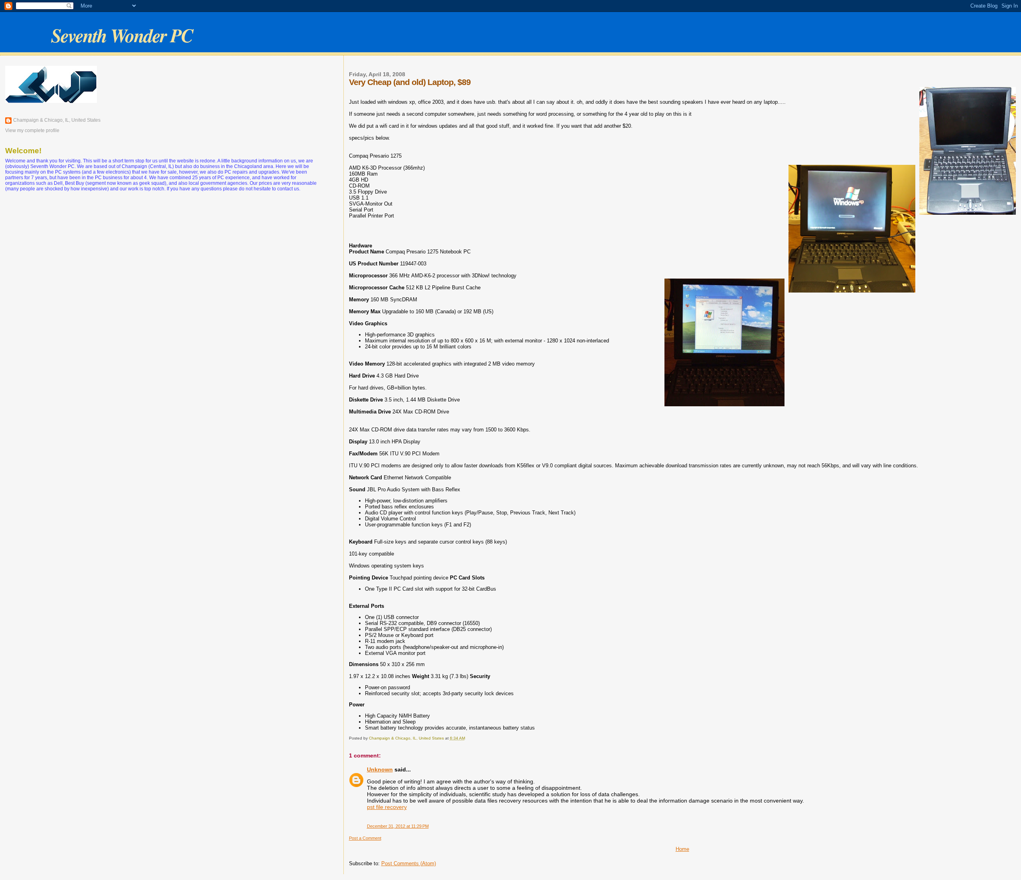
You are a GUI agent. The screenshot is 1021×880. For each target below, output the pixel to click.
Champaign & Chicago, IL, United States (57, 120)
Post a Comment (365, 838)
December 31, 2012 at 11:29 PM (398, 826)
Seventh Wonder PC (122, 35)
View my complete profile (32, 130)
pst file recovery (387, 807)
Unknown (380, 769)
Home (682, 849)
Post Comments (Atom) (408, 863)
